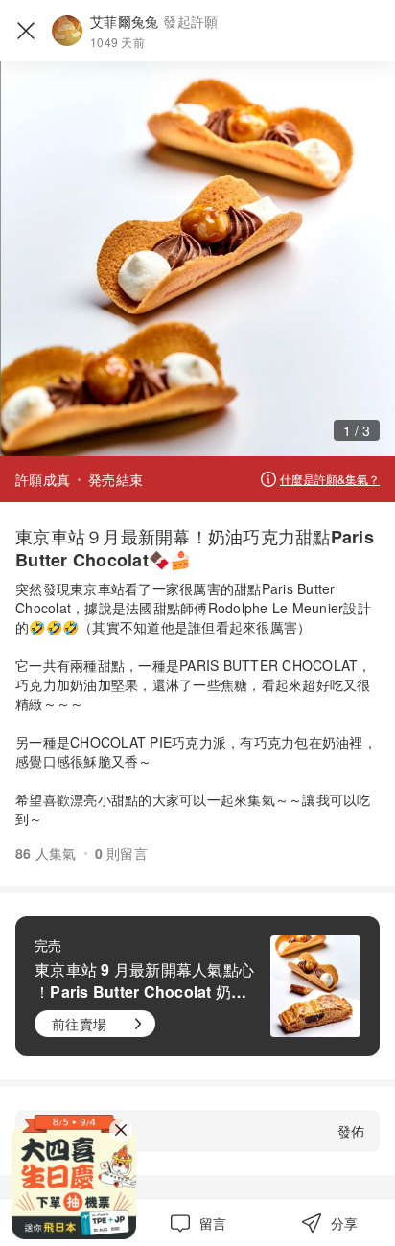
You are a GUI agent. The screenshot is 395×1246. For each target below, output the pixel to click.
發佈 (350, 1131)
